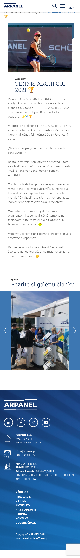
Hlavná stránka (13, 12)
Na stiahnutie (26, 509)
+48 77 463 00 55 (25, 455)
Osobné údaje (26, 523)
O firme (21, 501)
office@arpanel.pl (25, 451)
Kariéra (21, 514)
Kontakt (22, 518)
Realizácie (23, 496)
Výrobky (22, 492)
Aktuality (32, 12)
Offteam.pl (42, 538)
